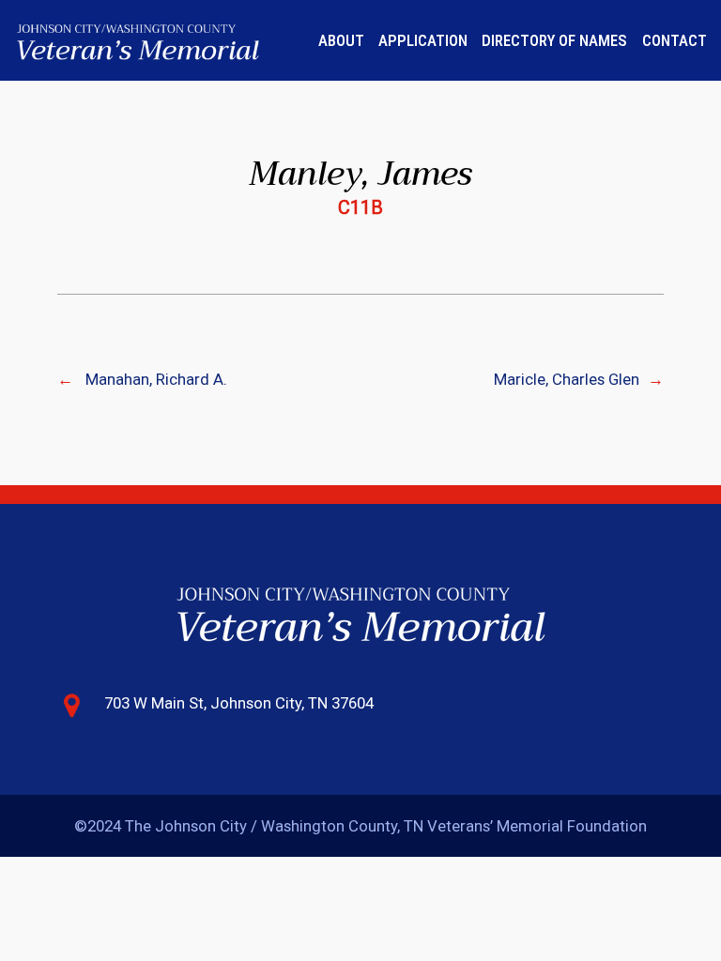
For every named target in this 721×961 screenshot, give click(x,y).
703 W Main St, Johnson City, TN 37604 (239, 703)
